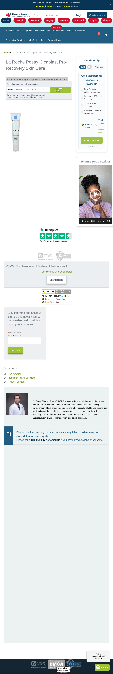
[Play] (82, 221)
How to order (58, 30)
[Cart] (97, 35)
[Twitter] (106, 35)
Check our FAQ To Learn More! (56, 272)
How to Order (14, 374)
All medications (12, 30)
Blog (43, 40)
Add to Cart (58, 90)
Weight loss (27, 30)
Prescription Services (15, 40)
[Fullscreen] (108, 221)
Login (79, 15)
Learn (56, 280)
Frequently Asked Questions (21, 378)
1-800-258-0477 (38, 440)
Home (7, 52)
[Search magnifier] (68, 16)
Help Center (33, 40)
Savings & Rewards (76, 30)
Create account (97, 15)
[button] (63, 670)
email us (55, 440)
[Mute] (104, 221)
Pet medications (42, 30)
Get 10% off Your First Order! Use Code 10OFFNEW (56, 2)
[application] (95, 194)
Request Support (16, 382)
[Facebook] (102, 35)
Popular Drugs (54, 40)
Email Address (14, 335)
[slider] (93, 221)
